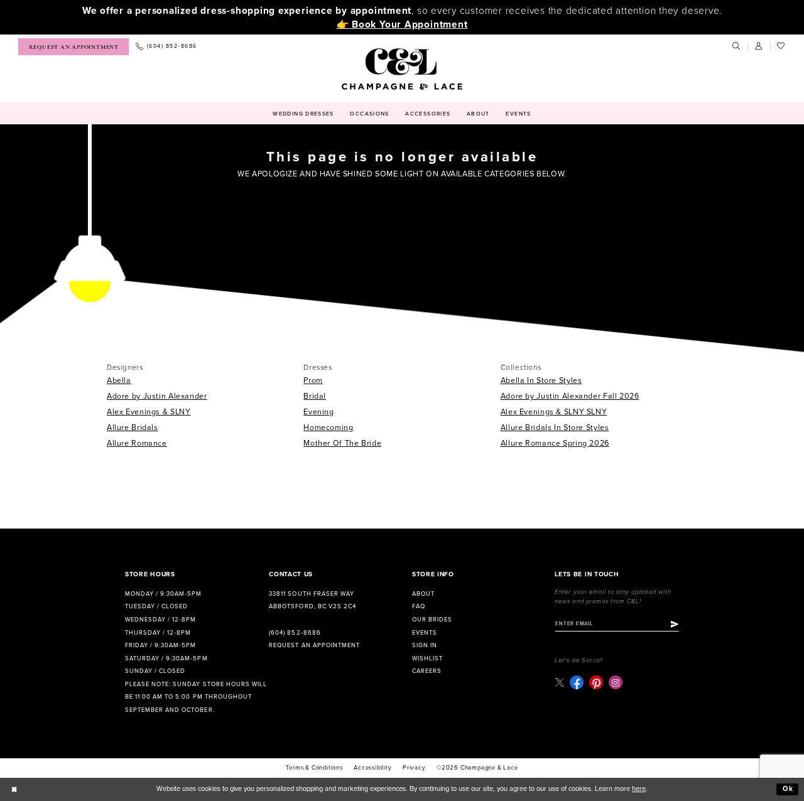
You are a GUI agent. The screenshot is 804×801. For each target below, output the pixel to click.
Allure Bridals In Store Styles (555, 428)
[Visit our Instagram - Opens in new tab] (615, 682)
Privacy (414, 767)
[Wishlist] (781, 46)
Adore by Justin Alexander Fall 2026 (570, 396)
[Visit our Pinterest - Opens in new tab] (596, 682)
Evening (318, 412)
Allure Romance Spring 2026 (555, 443)
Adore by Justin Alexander (157, 396)
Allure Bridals (132, 428)
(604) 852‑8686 (294, 633)
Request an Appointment (314, 645)
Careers (427, 671)
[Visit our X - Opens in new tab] (559, 682)
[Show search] (736, 46)
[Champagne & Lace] (402, 69)
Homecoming (328, 428)
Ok (788, 789)
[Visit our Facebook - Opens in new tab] (577, 682)
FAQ (418, 606)
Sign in (424, 645)
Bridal (314, 396)
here (639, 789)
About (423, 594)
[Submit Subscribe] (675, 624)
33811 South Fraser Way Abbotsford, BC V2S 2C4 (312, 600)
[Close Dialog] (14, 789)
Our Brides (432, 619)
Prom (313, 380)
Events (424, 633)
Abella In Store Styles (541, 380)
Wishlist (427, 658)
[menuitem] (73, 46)
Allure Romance (137, 443)
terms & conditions (314, 767)
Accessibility (372, 767)
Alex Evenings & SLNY (149, 412)
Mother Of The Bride (342, 443)
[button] (759, 46)
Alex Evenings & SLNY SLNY (554, 412)
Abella (119, 380)
